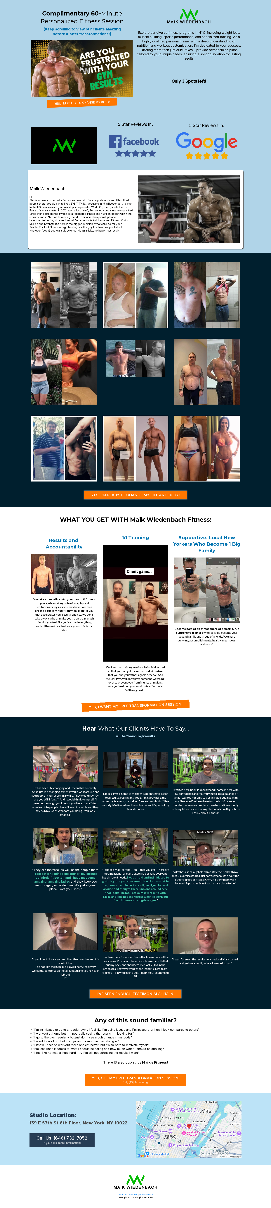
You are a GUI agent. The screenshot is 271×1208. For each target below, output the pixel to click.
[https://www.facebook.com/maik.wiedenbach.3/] (135, 146)
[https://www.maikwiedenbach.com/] (64, 145)
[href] (189, 1129)
